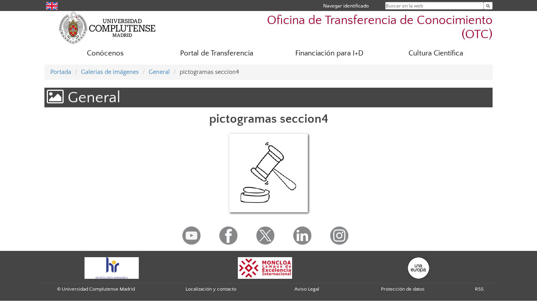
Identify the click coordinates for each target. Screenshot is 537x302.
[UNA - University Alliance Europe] (418, 267)
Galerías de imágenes (110, 72)
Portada (60, 72)
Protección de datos (403, 289)
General (159, 72)
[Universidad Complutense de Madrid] (107, 27)
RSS (479, 289)
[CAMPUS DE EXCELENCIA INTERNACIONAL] (265, 267)
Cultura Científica (435, 53)
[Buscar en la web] (488, 5)
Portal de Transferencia (216, 53)
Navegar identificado (346, 5)
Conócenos (105, 53)
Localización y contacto (211, 289)
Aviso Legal (306, 289)
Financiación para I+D (329, 53)
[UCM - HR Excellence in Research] (112, 267)
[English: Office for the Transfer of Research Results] (52, 5)
